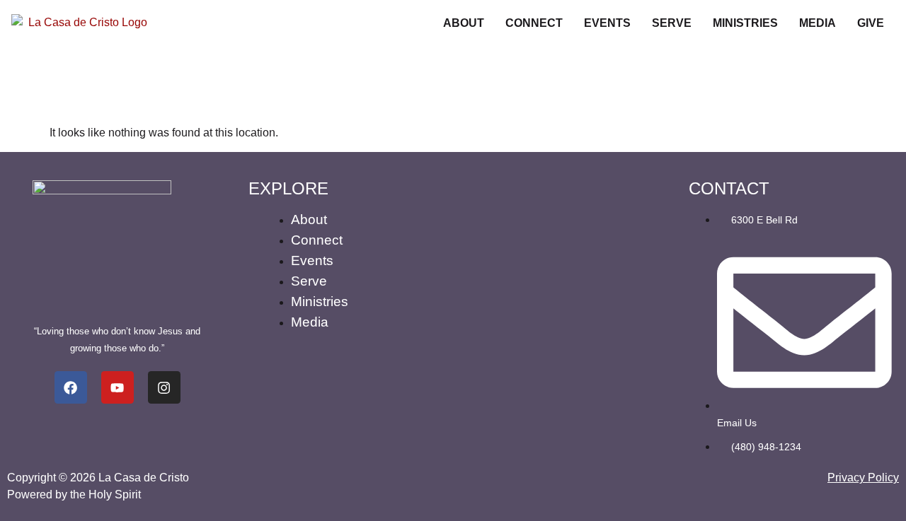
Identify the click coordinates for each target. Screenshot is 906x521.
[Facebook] (71, 387)
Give (870, 23)
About (463, 23)
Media (817, 23)
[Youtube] (117, 387)
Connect (534, 23)
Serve (672, 23)
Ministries (745, 23)
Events (607, 23)
